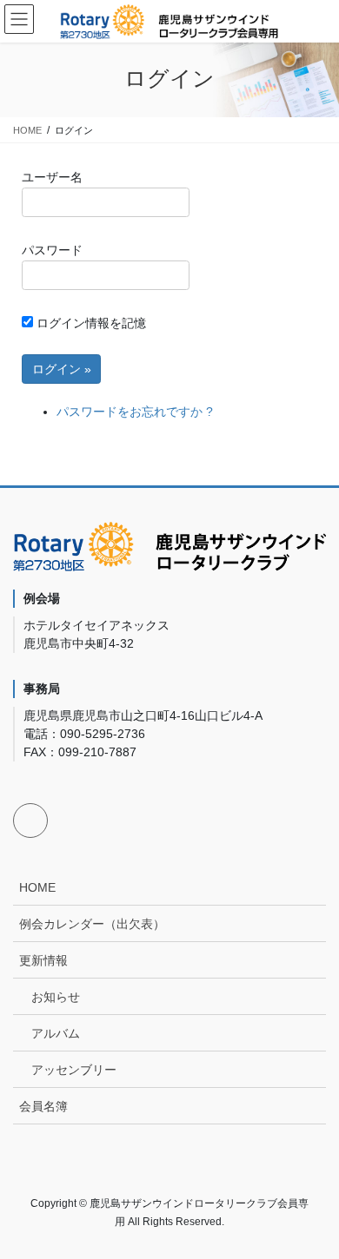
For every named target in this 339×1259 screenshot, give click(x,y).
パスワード (52, 250)
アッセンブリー (73, 1070)
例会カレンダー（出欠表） (92, 924)
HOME (37, 887)
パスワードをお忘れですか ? (134, 412)
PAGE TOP (313, 1206)
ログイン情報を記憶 (89, 323)
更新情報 (43, 960)
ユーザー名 (52, 177)
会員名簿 (43, 1106)
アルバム (55, 1033)
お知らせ (55, 997)
